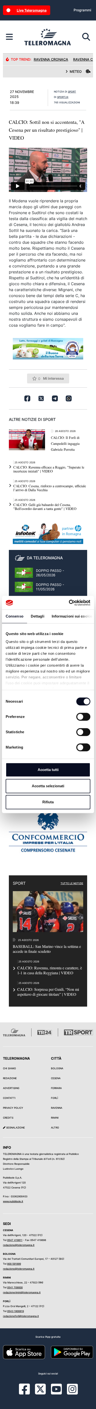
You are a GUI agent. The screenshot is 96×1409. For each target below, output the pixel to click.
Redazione (10, 1078)
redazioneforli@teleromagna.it (21, 1316)
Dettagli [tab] (37, 616)
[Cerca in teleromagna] (86, 37)
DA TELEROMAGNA (45, 557)
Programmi (82, 10)
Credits (8, 1117)
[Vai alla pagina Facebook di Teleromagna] (27, 1392)
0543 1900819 (15, 1311)
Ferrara (56, 1088)
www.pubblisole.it (13, 1201)
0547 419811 (14, 1240)
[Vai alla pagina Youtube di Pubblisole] (56, 1392)
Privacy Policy (13, 1107)
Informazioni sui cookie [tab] (72, 616)
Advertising (11, 1088)
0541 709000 (15, 1287)
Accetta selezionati (48, 786)
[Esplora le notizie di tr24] (9, 37)
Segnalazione (15, 1127)
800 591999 (14, 1263)
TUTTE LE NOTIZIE (72, 883)
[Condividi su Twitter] (41, 398)
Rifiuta (48, 802)
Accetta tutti (48, 770)
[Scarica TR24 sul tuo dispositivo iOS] (24, 1351)
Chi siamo (9, 1068)
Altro (55, 1127)
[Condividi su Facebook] (27, 398)
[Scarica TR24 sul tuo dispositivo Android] (72, 1351)
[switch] (83, 717)
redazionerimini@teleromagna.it (22, 1292)
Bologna (57, 1068)
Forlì (54, 1097)
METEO (76, 71)
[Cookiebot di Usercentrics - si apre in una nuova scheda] (69, 603)
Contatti (9, 1097)
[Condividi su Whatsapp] (69, 398)
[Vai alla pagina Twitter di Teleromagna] (40, 1388)
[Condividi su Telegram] (55, 398)
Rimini (55, 1117)
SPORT (72, 91)
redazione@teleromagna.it (18, 1244)
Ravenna (56, 1107)
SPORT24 (62, 96)
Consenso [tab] (14, 616)
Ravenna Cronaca (51, 59)
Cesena (56, 1078)
